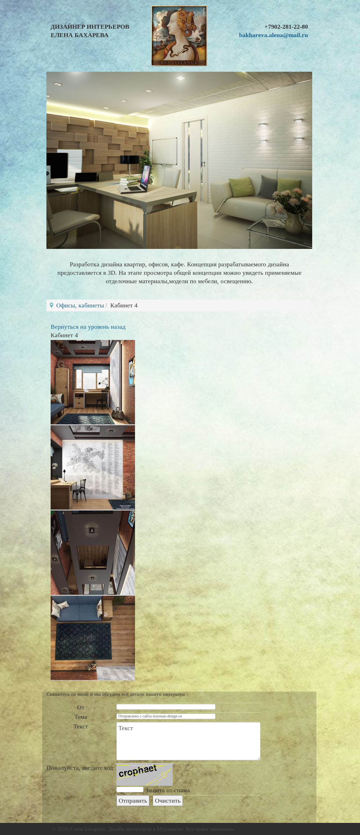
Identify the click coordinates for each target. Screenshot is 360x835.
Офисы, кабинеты (80, 305)
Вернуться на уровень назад (88, 326)
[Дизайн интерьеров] (179, 36)
